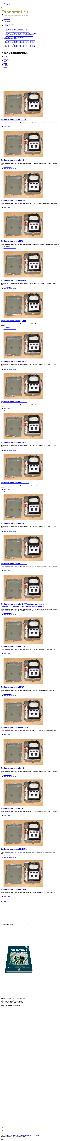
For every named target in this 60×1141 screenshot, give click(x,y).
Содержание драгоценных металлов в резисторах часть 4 (20, 44)
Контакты (6, 3)
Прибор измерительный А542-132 (14, 564)
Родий (5, 64)
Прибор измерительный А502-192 (14, 768)
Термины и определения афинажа (14, 28)
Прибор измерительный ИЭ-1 (12, 241)
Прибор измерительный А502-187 (14, 523)
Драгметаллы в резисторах (10, 38)
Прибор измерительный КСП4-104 (14, 687)
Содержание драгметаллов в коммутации (16, 29)
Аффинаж (6, 25)
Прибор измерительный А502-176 (14, 160)
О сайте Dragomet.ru (9, 24)
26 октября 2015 (7, 327)
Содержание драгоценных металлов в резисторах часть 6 (20, 46)
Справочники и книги (12, 47)
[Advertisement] (30, 79)
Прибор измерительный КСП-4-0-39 (15, 483)
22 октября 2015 (7, 694)
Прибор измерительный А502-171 (14, 808)
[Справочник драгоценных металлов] (16, 16)
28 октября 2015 (7, 167)
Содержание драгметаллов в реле (14, 37)
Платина (6, 60)
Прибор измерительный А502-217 (14, 442)
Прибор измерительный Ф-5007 (13, 280)
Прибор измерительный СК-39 (13, 647)
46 (4, 901)
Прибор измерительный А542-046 (14, 361)
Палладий (6, 59)
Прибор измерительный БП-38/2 (14, 849)
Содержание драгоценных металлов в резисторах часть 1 (20, 40)
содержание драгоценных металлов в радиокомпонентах (25, 1135)
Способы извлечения (11, 26)
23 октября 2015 (7, 530)
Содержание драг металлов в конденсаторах (17, 32)
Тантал (5, 67)
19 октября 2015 (7, 856)
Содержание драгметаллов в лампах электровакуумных (20, 34)
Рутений (6, 65)
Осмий (5, 63)
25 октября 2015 (7, 408)
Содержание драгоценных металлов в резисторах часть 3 (20, 42)
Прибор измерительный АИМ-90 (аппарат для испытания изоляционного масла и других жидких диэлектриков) (24, 605)
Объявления (7, 1)
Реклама (8, 4)
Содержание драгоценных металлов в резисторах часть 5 (20, 45)
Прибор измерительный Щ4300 (13, 889)
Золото (5, 56)
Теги (5, 49)
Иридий (6, 61)
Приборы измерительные (10, 127)
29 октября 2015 (7, 126)
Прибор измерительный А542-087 (14, 120)
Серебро (6, 57)
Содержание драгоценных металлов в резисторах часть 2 (20, 41)
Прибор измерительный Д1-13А (13, 321)
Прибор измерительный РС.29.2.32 (14, 200)
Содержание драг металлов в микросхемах (17, 30)
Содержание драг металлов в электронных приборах (19, 36)
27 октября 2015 (7, 246)
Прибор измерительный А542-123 (14, 402)
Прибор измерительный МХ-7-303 (14, 728)
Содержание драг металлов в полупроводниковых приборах (21, 33)
